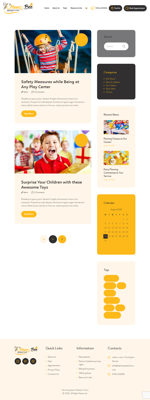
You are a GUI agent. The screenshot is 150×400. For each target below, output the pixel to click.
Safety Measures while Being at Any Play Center (50, 84)
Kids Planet (110, 78)
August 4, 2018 (109, 179)
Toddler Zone (112, 315)
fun (121, 285)
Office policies (85, 373)
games (110, 293)
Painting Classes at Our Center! (115, 140)
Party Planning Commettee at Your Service (113, 173)
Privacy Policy (54, 369)
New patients (84, 357)
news (109, 308)
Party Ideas (110, 88)
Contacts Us (53, 374)
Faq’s (50, 361)
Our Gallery (111, 85)
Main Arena (112, 300)
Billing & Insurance (87, 368)
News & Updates (113, 82)
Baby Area (111, 278)
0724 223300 (118, 374)
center (110, 285)
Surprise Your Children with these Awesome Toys (51, 185)
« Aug (107, 248)
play (120, 308)
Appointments (54, 365)
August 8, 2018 (109, 145)
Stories (109, 92)
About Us (52, 357)
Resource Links (85, 377)
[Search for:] (116, 46)
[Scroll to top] (142, 392)
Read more (28, 113)
